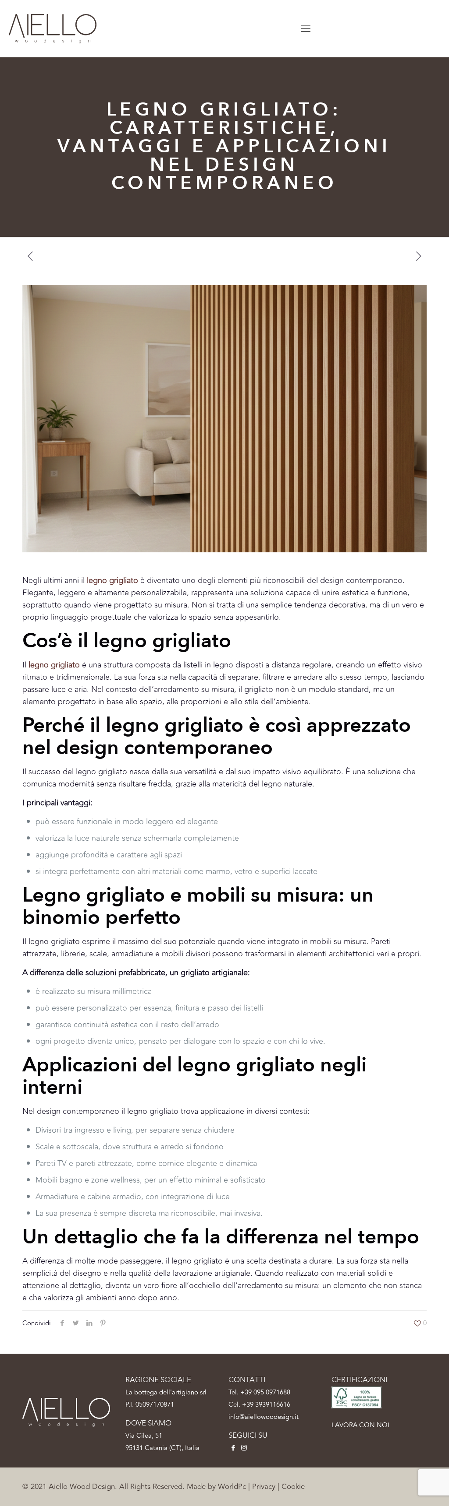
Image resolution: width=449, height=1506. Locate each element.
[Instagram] (244, 1448)
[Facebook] (233, 1448)
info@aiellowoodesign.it (263, 1417)
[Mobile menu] (305, 28)
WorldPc (232, 1486)
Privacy (263, 1486)
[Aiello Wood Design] (52, 28)
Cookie (293, 1486)
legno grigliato (54, 665)
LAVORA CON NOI (360, 1425)
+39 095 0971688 (265, 1392)
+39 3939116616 (266, 1405)
